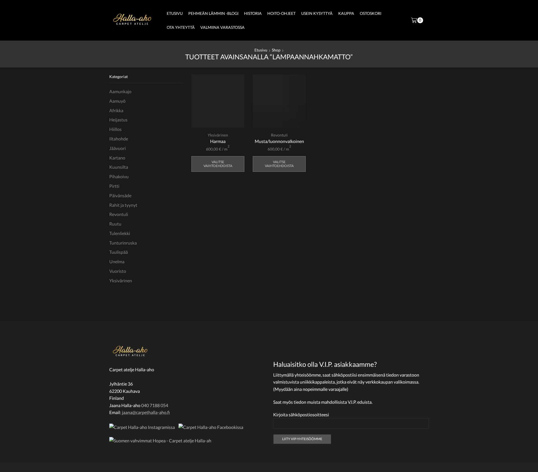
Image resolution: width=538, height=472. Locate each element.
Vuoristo (117, 271)
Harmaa (218, 141)
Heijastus (118, 119)
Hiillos (115, 129)
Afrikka (116, 110)
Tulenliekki (119, 233)
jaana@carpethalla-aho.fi (146, 412)
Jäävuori (117, 148)
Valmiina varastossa (222, 27)
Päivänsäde (120, 195)
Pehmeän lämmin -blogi (213, 13)
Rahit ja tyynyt (123, 205)
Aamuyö (117, 101)
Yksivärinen (218, 135)
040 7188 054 (154, 405)
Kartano (117, 157)
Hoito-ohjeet (281, 13)
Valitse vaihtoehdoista (217, 164)
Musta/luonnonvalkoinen (279, 141)
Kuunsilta (118, 167)
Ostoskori (370, 13)
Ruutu (115, 223)
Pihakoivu (119, 176)
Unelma (116, 261)
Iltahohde (118, 138)
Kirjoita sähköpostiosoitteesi (301, 414)
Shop (276, 50)
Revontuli (279, 135)
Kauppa (346, 13)
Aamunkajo (120, 91)
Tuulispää (118, 252)
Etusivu (175, 13)
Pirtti (114, 186)
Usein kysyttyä (317, 13)
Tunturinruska (123, 242)
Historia (253, 13)
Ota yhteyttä (181, 27)
